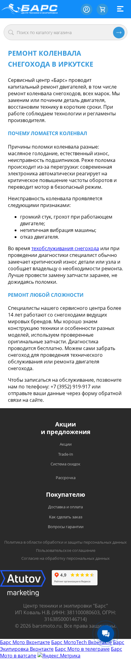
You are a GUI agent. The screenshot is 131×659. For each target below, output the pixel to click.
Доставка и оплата (65, 507)
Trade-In (65, 454)
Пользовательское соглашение (65, 550)
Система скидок (65, 464)
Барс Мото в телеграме (82, 649)
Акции (66, 444)
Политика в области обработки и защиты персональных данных (65, 542)
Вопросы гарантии (65, 526)
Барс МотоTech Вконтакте (81, 642)
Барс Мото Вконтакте (25, 642)
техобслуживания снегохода (65, 248)
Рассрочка (66, 477)
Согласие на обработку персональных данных (65, 558)
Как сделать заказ (65, 517)
